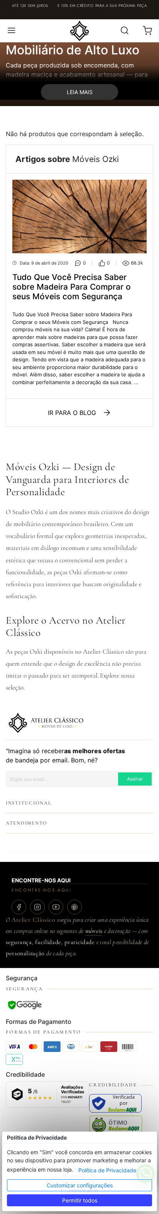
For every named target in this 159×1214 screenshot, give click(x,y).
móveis (94, 931)
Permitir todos (79, 1200)
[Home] (79, 30)
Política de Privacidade (107, 1170)
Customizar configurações (80, 1185)
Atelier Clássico (34, 920)
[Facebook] (19, 907)
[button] (11, 30)
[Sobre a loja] (46, 722)
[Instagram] (37, 907)
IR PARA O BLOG (72, 412)
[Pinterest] (74, 907)
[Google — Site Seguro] (25, 1005)
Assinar (135, 779)
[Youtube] (56, 907)
